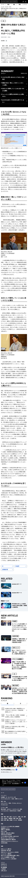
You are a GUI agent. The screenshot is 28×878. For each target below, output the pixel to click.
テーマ (2, 4)
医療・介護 (3, 820)
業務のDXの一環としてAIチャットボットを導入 (13, 84)
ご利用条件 (3, 869)
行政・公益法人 (4, 818)
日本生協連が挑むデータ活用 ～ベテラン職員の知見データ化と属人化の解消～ (19, 678)
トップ (2, 6)
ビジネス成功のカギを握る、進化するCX (10, 836)
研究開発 (20, 820)
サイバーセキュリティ (6, 798)
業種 (8, 4)
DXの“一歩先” (4, 831)
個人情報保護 (15, 783)
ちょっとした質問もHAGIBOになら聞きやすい (13, 95)
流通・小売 (20, 816)
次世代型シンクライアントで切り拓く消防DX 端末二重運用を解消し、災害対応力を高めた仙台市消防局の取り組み (19, 691)
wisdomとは (4, 864)
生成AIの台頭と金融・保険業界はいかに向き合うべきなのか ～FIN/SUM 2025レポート (15, 710)
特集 (14, 4)
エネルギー (14, 816)
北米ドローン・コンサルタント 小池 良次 (10, 852)
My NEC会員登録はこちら (8, 769)
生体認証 (3, 797)
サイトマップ (4, 865)
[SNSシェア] (6, 41)
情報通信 (10, 818)
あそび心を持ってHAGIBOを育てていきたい (13, 101)
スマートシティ (4, 803)
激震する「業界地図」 (6, 829)
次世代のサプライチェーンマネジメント (9, 841)
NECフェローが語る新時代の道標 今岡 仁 (10, 855)
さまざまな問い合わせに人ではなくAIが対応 (13, 78)
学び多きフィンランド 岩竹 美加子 (8, 858)
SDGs (10, 803)
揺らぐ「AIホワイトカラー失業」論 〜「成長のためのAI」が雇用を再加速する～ (19, 652)
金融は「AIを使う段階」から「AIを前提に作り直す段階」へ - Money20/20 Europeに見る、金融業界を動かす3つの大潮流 (19, 665)
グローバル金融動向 (17, 659)
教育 (25, 816)
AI (10, 6)
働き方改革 (15, 685)
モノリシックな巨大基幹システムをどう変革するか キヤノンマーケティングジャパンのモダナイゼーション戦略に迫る (19, 627)
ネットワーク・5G (12, 797)
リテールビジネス (5, 810)
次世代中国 (15, 636)
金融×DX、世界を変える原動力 (7, 833)
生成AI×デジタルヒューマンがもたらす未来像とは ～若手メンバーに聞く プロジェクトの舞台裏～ (15, 721)
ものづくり (9, 809)
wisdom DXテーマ (17, 592)
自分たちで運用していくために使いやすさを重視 (13, 89)
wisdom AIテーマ (16, 584)
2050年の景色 (4, 842)
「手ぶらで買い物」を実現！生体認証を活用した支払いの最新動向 (15, 716)
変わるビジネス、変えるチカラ (7, 837)
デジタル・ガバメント (17, 803)
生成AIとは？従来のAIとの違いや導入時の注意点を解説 (15, 727)
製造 (5, 816)
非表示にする (24, 73)
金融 (2, 816)
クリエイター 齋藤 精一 (6, 853)
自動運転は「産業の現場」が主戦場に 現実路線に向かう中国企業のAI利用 (19, 640)
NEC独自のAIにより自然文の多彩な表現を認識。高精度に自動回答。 (19, 605)
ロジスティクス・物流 (17, 809)
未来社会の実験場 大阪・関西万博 (8, 839)
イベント (25, 4)
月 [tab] (20, 703)
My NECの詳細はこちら (6, 772)
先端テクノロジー (19, 798)
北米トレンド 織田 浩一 (6, 848)
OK (22, 782)
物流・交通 (9, 816)
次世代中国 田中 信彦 (6, 850)
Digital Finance (13, 810)
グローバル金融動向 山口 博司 (8, 857)
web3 (12, 798)
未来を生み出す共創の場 (6, 834)
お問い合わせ (4, 870)
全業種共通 (5, 569)
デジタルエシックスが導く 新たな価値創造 (10, 826)
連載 (20, 4)
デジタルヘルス (4, 804)
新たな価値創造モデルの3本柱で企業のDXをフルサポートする (15, 732)
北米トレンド (16, 647)
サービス (15, 820)
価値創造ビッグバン (5, 828)
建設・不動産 (9, 820)
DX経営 (17, 566)
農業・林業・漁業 (17, 818)
